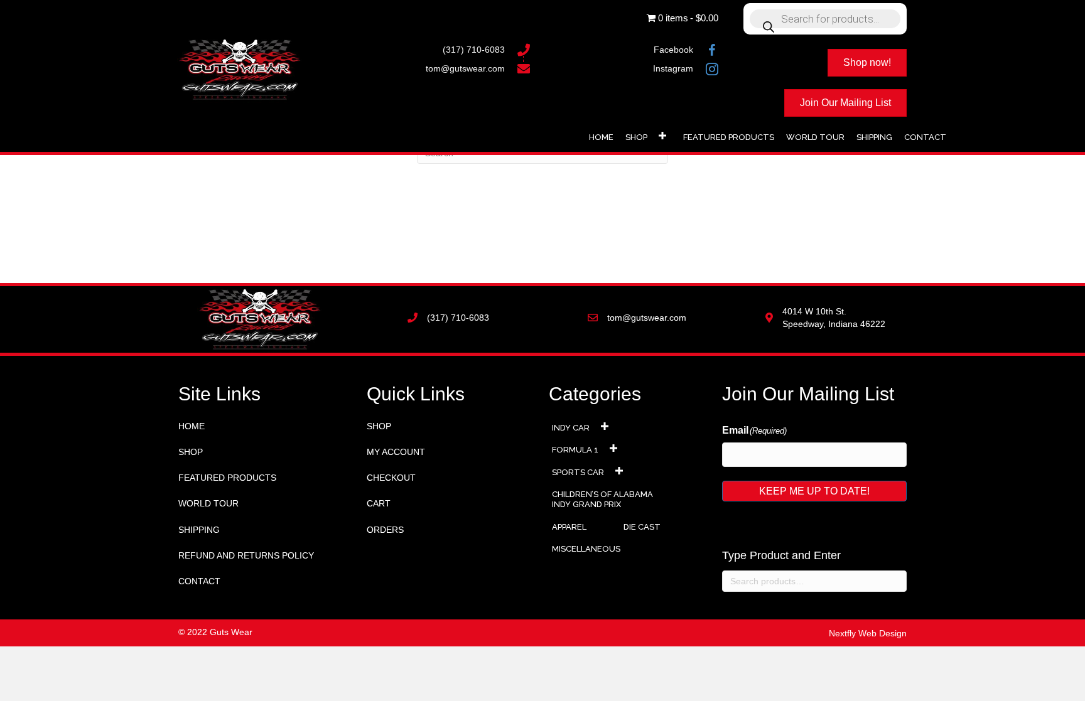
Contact (199, 581)
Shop (190, 452)
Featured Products (227, 478)
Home (191, 426)
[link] (601, 136)
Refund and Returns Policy (246, 555)
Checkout (391, 478)
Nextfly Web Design (868, 633)
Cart (379, 503)
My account (396, 452)
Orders (385, 530)
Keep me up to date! (814, 491)
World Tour (208, 503)
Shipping (199, 530)
